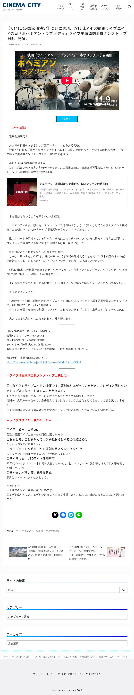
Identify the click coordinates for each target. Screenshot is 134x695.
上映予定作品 (93, 7)
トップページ (60, 7)
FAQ (81, 673)
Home (6, 656)
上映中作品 (82, 6)
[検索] (129, 7)
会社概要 (61, 673)
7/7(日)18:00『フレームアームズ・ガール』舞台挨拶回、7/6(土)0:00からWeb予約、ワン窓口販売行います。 (87, 552)
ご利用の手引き (93, 673)
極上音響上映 (53, 530)
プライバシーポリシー (44, 673)
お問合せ (72, 673)
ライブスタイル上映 (33, 44)
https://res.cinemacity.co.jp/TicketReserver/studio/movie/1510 (44, 362)
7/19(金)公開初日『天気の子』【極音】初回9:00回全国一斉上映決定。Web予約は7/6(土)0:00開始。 (46, 552)
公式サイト (67, 119)
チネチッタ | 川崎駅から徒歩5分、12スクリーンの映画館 (74, 183)
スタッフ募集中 (119, 7)
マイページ (71, 6)
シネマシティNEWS (71, 690)
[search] (123, 590)
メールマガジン (106, 7)
